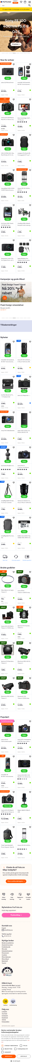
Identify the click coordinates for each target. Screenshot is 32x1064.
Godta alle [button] (8, 1056)
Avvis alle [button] (24, 1056)
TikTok (4, 1020)
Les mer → (16, 37)
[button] (16, 972)
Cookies (4, 955)
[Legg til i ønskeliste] (13, 64)
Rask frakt (5, 560)
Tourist (4, 963)
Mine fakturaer (6, 957)
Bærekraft (5, 961)
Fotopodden (5, 1022)
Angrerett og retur (7, 945)
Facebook (5, 1018)
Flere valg (7, 806)
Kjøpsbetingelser (7, 951)
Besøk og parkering (8, 943)
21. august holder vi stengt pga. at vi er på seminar (16, 9)
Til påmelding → (16, 915)
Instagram (5, 1016)
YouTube (4, 1014)
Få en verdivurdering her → (16, 881)
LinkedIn (4, 1011)
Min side (4, 949)
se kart (18, 985)
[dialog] (16, 1045)
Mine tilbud (5, 959)
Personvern (5, 953)
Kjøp (7, 78)
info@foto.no (8, 930)
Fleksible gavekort (27, 560)
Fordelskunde (6, 947)
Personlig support (16, 560)
